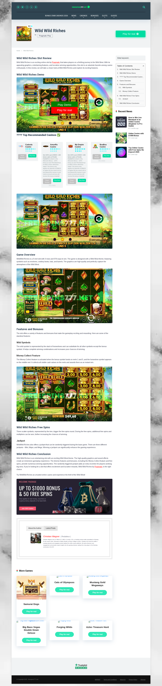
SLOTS (104, 16)
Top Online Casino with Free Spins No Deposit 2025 (136, 150)
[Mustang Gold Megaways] (97, 576)
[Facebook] (18, 7)
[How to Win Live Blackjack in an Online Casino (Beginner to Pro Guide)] (121, 127)
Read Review (22, 156)
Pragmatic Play (45, 36)
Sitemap (143, 679)
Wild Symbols (127, 87)
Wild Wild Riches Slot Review (130, 69)
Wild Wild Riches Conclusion (129, 103)
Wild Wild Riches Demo (128, 73)
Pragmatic (56, 62)
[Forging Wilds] (64, 621)
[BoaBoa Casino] (95, 148)
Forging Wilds (64, 627)
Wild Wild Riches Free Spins (129, 96)
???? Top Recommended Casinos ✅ (132, 77)
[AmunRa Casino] (45, 148)
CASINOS (83, 16)
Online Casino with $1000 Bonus (136, 134)
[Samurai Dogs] (31, 599)
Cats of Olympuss (64, 582)
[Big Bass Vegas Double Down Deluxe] (31, 621)
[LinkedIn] (31, 7)
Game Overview (125, 81)
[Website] (35, 7)
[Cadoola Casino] (21, 148)
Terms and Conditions (110, 679)
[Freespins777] (81, 7)
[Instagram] (27, 7)
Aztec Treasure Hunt (97, 627)
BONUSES (95, 16)
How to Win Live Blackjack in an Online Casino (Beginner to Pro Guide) (135, 122)
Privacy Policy (133, 679)
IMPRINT (97, 679)
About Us (123, 679)
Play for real (129, 34)
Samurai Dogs (31, 604)
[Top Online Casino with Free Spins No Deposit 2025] (121, 157)
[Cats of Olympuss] (64, 576)
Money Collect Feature (130, 91)
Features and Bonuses (127, 84)
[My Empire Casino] (70, 148)
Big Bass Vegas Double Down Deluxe (31, 630)
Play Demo (64, 104)
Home (18, 50)
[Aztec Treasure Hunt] (97, 621)
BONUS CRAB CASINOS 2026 (56, 16)
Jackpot (125, 99)
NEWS (73, 16)
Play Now (32, 155)
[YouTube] (22, 7)
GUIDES (114, 16)
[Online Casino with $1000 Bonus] (121, 143)
